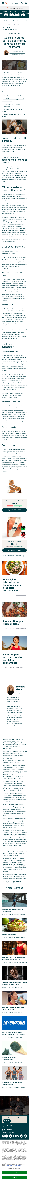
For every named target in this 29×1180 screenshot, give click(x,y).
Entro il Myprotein (15, 987)
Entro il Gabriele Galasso (18, 962)
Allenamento (17, 20)
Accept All (14, 1177)
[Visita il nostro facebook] (6, 1136)
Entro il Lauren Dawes (17, 1087)
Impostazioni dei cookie (9, 1126)
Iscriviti (6, 1120)
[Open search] (6, 3)
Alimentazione (16, 27)
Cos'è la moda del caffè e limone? (14, 96)
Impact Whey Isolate (14, 541)
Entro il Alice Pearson (17, 914)
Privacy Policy (9, 1165)
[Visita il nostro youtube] (14, 1136)
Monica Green (20, 688)
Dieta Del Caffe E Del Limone (11, 29)
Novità (6, 20)
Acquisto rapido (16, 510)
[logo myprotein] (14, 3)
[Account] (22, 3)
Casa (4, 27)
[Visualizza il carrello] (26, 3)
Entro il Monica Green (17, 53)
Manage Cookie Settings (14, 1168)
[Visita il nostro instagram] (3, 1136)
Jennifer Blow (20, 667)
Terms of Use (17, 1165)
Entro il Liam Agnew (16, 1012)
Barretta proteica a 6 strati (14, 500)
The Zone (9, 27)
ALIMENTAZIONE (14, 33)
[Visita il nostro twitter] (17, 1136)
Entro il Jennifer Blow (17, 937)
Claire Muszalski (21, 595)
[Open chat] (25, 1136)
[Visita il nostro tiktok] (10, 1136)
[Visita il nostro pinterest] (21, 1136)
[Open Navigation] (3, 3)
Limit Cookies (14, 1172)
